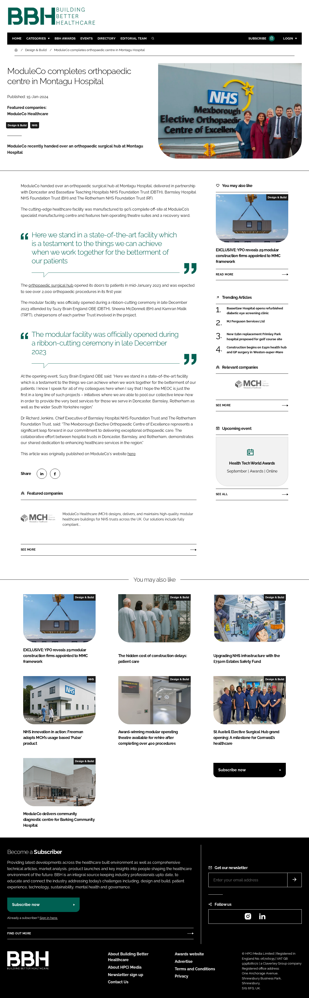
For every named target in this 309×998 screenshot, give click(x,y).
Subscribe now (232, 770)
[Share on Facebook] (55, 474)
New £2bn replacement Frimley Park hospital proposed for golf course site (254, 337)
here (131, 454)
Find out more (19, 933)
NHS (34, 125)
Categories (36, 38)
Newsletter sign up (125, 974)
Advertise (184, 961)
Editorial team (133, 38)
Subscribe (257, 38)
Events (86, 38)
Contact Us (118, 982)
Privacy (181, 976)
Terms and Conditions (195, 969)
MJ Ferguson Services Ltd (246, 321)
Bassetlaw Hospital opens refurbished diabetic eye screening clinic (255, 311)
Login (288, 38)
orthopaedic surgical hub (50, 285)
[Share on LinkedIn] (42, 474)
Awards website (189, 954)
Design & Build (17, 125)
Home (16, 38)
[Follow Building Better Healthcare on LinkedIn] (262, 918)
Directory (107, 38)
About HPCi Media (124, 967)
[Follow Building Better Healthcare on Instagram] (248, 918)
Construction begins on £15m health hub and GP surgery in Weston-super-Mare (257, 350)
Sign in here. (49, 918)
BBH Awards (65, 38)
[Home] (16, 50)
